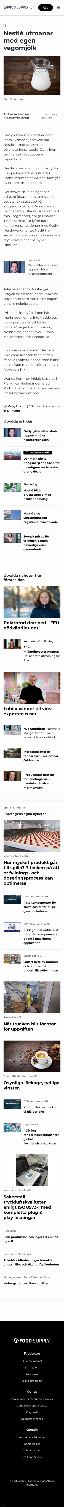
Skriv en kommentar (45, 406)
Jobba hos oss (32, 1450)
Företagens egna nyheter (25, 814)
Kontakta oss (32, 1443)
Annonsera (32, 1374)
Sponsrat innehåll (32, 1418)
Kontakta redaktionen (32, 1437)
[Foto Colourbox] (32, 75)
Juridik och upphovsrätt (32, 1405)
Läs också (34, 260)
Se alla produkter (32, 1380)
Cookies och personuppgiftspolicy (32, 1399)
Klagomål (32, 1412)
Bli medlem (32, 1367)
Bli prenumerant (32, 1361)
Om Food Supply (32, 1457)
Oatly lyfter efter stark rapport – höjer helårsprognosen (43, 269)
